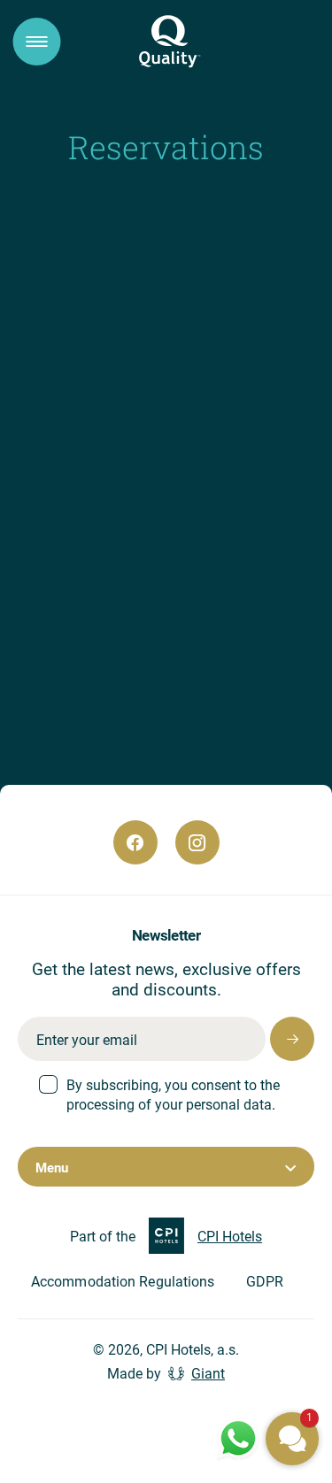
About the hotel (135, 558)
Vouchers (118, 821)
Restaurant (127, 614)
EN (169, 918)
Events (185, 821)
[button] (292, 1438)
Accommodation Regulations (123, 1281)
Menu (51, 1167)
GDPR (264, 1281)
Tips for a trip (124, 800)
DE (228, 918)
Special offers (131, 672)
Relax (115, 701)
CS (110, 918)
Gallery (185, 800)
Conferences (130, 643)
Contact (119, 729)
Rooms (118, 586)
